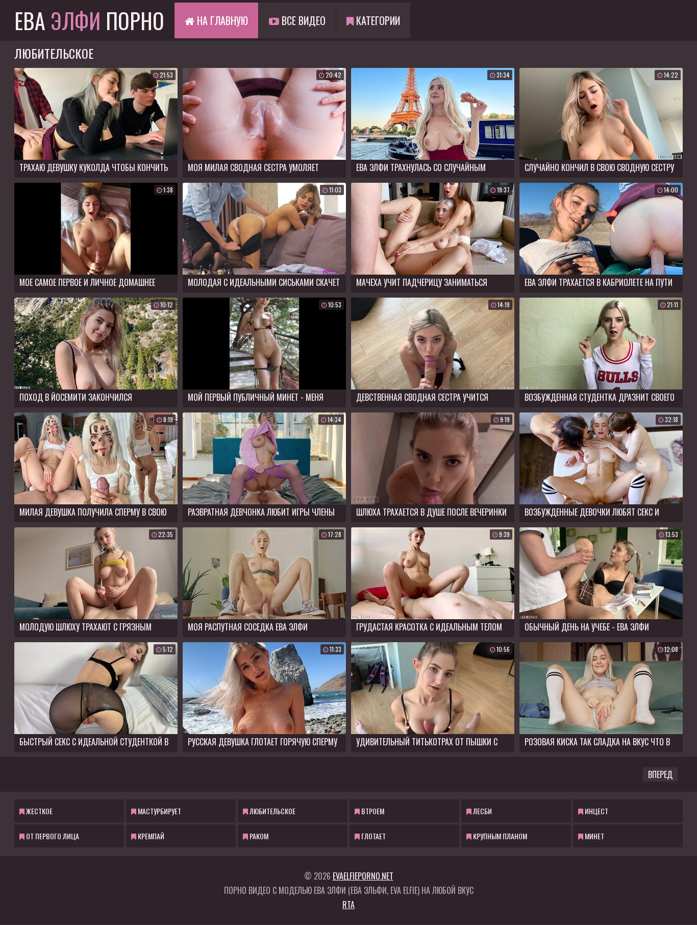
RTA (348, 904)
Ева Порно (89, 20)
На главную (221, 20)
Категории (377, 20)
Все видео (302, 20)
